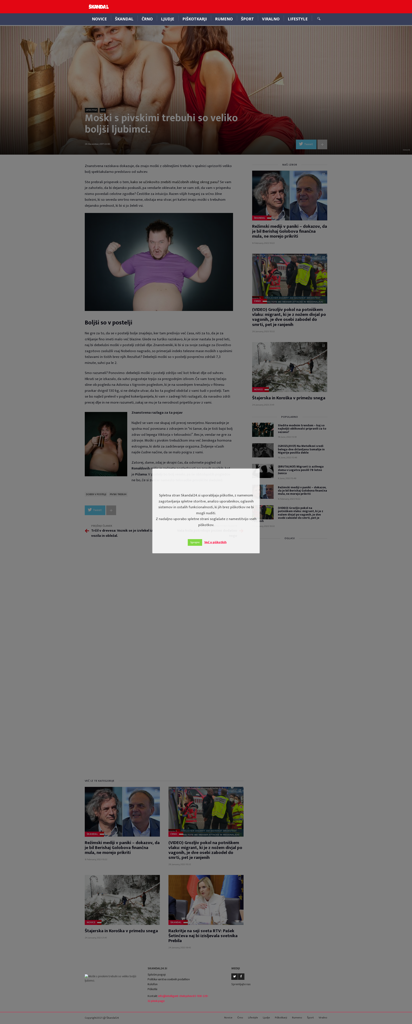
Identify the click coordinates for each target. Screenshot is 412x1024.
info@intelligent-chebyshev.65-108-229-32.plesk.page (178, 998)
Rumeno (224, 18)
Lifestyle (298, 18)
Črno (147, 18)
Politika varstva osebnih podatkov (169, 979)
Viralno (271, 18)
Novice (99, 18)
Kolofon (153, 984)
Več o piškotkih (215, 542)
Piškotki (152, 989)
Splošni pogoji (157, 974)
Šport (247, 18)
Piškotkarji (194, 18)
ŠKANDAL (124, 18)
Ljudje (167, 18)
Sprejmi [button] (195, 542)
